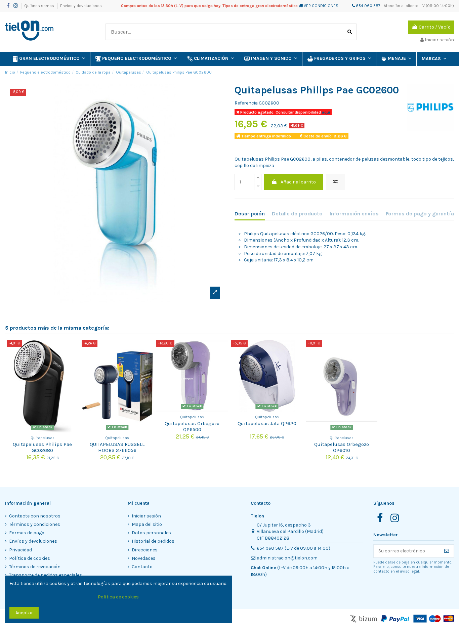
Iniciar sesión (146, 516)
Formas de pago (26, 533)
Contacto (142, 567)
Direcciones (145, 550)
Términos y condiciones (34, 524)
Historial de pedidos (153, 541)
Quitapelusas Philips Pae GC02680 (42, 447)
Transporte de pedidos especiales (45, 575)
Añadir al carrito (298, 182)
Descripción (250, 213)
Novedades (144, 558)
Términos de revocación (34, 567)
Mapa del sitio (147, 524)
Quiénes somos (39, 5)
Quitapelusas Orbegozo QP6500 (192, 426)
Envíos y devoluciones (81, 5)
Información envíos (354, 213)
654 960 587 (367, 5)
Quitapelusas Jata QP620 (267, 423)
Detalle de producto (297, 213)
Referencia (246, 103)
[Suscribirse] (447, 551)
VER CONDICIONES (321, 5)
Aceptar (24, 613)
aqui (325, 112)
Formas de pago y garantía (420, 213)
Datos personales (151, 533)
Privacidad (20, 550)
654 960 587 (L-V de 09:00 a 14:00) (293, 548)
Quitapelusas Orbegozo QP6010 (341, 447)
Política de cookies (29, 558)
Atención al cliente (401, 5)
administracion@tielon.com (287, 558)
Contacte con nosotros (34, 516)
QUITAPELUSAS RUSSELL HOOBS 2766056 (117, 447)
